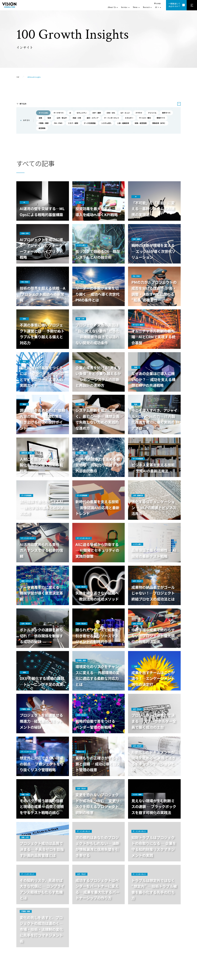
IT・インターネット (111, 118)
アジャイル (152, 113)
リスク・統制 (73, 123)
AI (70, 113)
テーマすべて (59, 113)
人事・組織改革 (123, 123)
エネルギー (129, 118)
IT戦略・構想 (44, 123)
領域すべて (161, 118)
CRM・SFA (111, 113)
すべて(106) (43, 113)
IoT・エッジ (125, 113)
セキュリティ (82, 113)
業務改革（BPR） (159, 123)
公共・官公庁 (62, 118)
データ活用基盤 (90, 123)
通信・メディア (92, 118)
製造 (49, 118)
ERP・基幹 (96, 113)
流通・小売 (77, 118)
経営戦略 (42, 128)
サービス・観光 (145, 118)
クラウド (138, 113)
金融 (40, 118)
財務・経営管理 (141, 123)
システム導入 (106, 123)
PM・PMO (58, 123)
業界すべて (166, 113)
